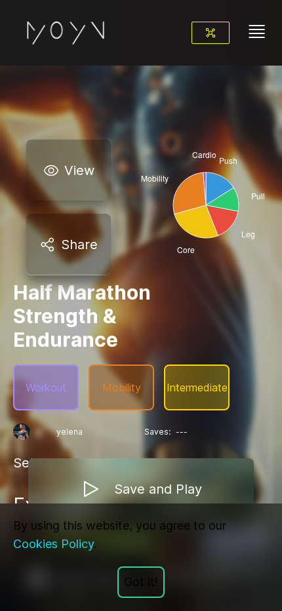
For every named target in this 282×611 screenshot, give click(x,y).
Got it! (141, 582)
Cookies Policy (53, 544)
